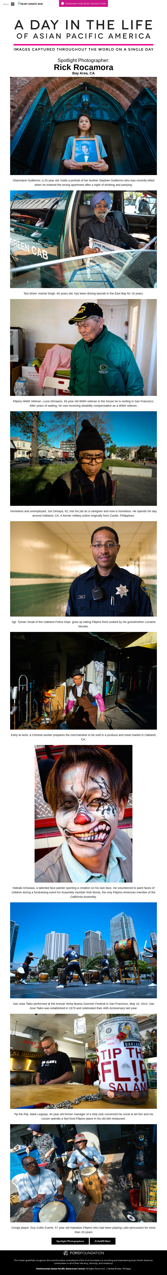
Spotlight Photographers (70, 1241)
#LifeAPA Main (103, 1241)
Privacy (127, 1268)
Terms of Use (114, 1268)
